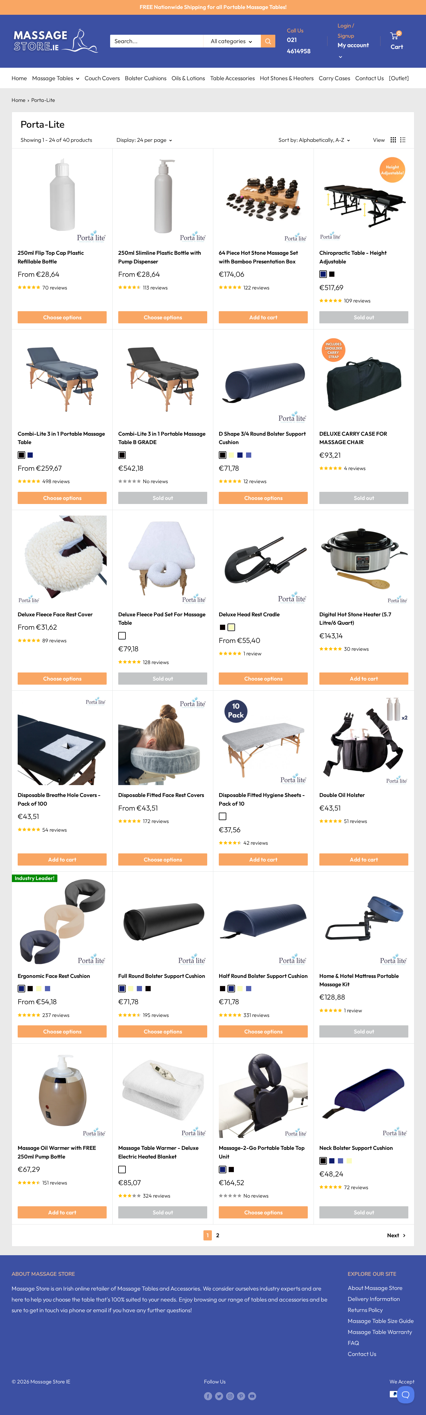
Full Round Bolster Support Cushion (161, 975)
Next (393, 1235)
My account (353, 45)
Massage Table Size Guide (381, 1320)
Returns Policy (365, 1309)
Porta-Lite (43, 100)
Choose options (62, 317)
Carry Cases (334, 78)
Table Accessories (232, 78)
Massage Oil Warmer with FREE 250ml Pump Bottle (57, 1152)
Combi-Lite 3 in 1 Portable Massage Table (61, 438)
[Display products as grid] (393, 139)
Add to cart (263, 317)
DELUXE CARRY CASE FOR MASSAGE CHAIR (353, 438)
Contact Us (369, 78)
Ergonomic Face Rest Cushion (54, 975)
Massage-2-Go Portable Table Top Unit (262, 1152)
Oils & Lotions (188, 78)
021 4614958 (299, 45)
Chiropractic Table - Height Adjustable (353, 257)
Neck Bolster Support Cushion (356, 1147)
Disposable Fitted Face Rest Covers (161, 794)
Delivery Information (374, 1298)
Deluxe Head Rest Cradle (249, 614)
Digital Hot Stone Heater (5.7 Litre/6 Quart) (355, 618)
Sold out (364, 317)
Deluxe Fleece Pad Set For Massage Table (161, 618)
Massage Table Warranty (380, 1331)
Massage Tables (52, 78)
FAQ (353, 1342)
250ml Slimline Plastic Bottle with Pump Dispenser (159, 257)
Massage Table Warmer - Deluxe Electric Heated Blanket (158, 1152)
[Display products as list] (402, 139)
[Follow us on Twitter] (219, 1396)
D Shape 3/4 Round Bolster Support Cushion (262, 438)
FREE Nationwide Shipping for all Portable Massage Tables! (213, 6)
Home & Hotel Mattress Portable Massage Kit (359, 980)
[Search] (268, 41)
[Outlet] (399, 78)
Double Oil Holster (342, 794)
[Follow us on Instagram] (230, 1396)
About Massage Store (375, 1287)
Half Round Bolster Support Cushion (263, 975)
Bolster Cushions (145, 78)
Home (19, 78)
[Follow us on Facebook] (208, 1396)
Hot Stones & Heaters (287, 78)
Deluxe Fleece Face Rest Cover (55, 614)
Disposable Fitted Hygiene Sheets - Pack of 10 (262, 799)
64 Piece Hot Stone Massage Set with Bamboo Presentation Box (258, 257)
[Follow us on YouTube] (252, 1396)
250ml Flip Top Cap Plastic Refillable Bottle (51, 257)
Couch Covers (102, 78)
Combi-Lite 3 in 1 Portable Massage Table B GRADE (161, 438)
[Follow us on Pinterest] (241, 1396)
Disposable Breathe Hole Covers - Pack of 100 (59, 799)
